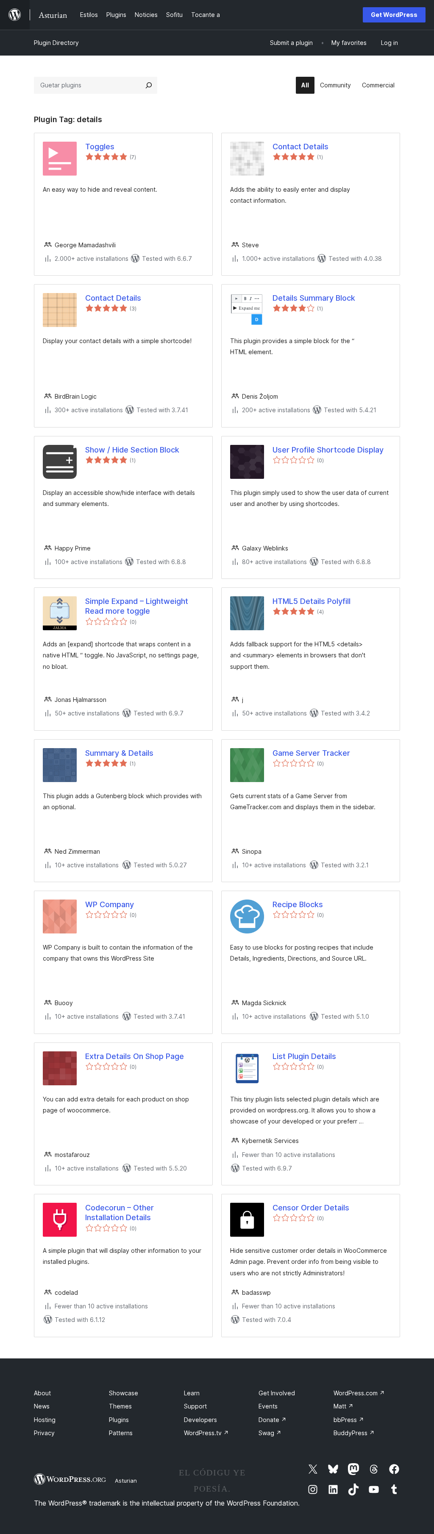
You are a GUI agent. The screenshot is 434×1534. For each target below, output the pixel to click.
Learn (192, 1393)
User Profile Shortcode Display (328, 449)
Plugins (119, 1419)
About (42, 1393)
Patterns (121, 1432)
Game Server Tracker (311, 753)
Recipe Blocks (298, 904)
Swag (270, 1432)
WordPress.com (359, 1393)
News (42, 1406)
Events (268, 1406)
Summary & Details (119, 753)
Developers (200, 1419)
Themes (120, 1406)
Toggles (99, 146)
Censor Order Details (311, 1207)
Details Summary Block (314, 297)
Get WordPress (394, 14)
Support (195, 1406)
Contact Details (300, 146)
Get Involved (277, 1393)
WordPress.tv (206, 1432)
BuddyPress (354, 1432)
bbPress (349, 1419)
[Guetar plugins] (148, 85)
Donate (273, 1419)
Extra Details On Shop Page (134, 1056)
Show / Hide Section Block (132, 449)
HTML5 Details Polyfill (312, 601)
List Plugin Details (304, 1056)
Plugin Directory (56, 42)
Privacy (44, 1432)
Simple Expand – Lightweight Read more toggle (136, 606)
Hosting (45, 1419)
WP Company (109, 904)
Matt (343, 1406)
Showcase (123, 1393)
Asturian (126, 1480)
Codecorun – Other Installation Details (119, 1212)
